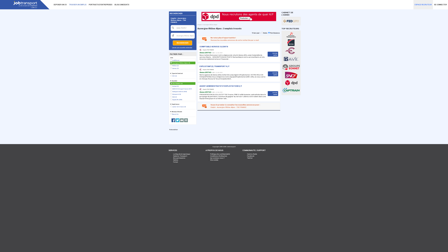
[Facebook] (173, 120)
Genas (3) (175, 68)
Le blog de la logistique (181, 154)
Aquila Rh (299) (177, 99)
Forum (175, 162)
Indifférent (175, 60)
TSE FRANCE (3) (177, 83)
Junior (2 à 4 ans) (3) (179, 107)
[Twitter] (177, 120)
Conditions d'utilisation (218, 156)
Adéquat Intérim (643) (179, 91)
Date (265, 33)
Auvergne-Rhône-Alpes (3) (181, 63)
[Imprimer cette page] (186, 120)
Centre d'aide (252, 154)
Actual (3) (175, 86)
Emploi (199, 24)
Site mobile (214, 160)
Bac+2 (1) (175, 114)
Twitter (250, 158)
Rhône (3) (175, 65)
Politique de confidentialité (220, 154)
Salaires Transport (180, 156)
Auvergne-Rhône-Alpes (210, 24)
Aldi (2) (174, 97)
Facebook (250, 156)
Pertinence (275, 33)
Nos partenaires (179, 158)
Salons (175, 160)
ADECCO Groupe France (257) (182, 89)
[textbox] (183, 28)
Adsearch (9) (176, 94)
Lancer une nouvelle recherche (182, 47)
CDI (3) (174, 76)
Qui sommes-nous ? (217, 158)
